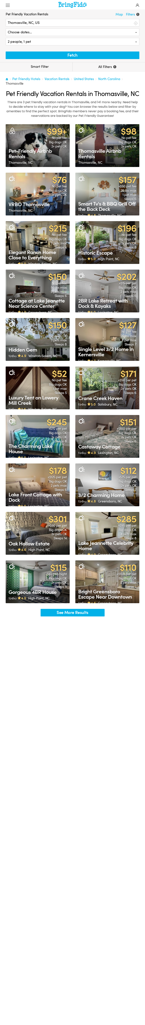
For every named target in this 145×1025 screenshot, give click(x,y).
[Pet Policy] (81, 130)
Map (119, 14)
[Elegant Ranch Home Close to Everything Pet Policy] (38, 242)
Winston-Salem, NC (42, 264)
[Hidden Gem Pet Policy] (38, 339)
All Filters (106, 67)
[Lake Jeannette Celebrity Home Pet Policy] (107, 533)
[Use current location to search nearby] (135, 23)
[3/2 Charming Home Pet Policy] (107, 484)
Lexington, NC (108, 312)
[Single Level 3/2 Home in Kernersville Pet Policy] (107, 339)
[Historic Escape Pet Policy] (107, 242)
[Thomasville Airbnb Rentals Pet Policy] (107, 145)
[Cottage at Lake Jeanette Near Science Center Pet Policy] (38, 291)
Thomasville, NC (21, 163)
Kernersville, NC (109, 361)
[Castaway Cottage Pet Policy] (107, 436)
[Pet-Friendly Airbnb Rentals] (38, 145)
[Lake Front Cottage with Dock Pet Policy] (38, 484)
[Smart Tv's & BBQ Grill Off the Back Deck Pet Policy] (107, 194)
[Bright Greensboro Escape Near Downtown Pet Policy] (107, 581)
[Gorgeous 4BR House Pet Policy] (38, 581)
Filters (132, 14)
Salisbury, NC (107, 404)
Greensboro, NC (40, 312)
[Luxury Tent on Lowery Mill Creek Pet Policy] (38, 388)
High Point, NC (109, 259)
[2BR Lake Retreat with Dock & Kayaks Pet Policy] (107, 291)
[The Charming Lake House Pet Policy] (38, 436)
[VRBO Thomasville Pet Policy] (38, 194)
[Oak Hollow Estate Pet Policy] (38, 533)
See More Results (72, 612)
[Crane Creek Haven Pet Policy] (107, 388)
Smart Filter (39, 67)
